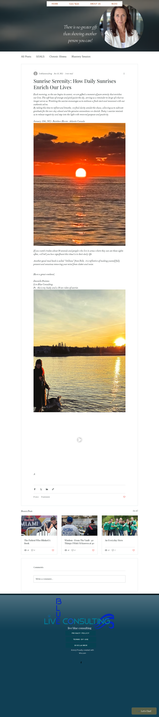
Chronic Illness (57, 57)
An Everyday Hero (114, 540)
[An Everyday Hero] (120, 526)
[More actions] (123, 73)
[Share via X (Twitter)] (41, 489)
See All (135, 511)
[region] (68, 20)
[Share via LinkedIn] (47, 489)
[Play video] (79, 440)
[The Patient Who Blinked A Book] (39, 526)
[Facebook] (81, 662)
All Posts (26, 57)
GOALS (40, 57)
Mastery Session (80, 57)
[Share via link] (53, 489)
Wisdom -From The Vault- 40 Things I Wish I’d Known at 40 (79, 542)
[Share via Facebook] (35, 489)
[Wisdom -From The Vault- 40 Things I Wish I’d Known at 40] (80, 526)
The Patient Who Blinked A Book (37, 542)
